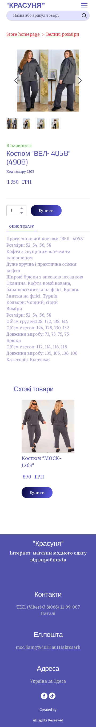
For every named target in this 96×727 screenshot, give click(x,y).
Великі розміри (62, 34)
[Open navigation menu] (84, 5)
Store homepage (23, 34)
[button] (84, 15)
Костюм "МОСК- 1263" (42, 461)
